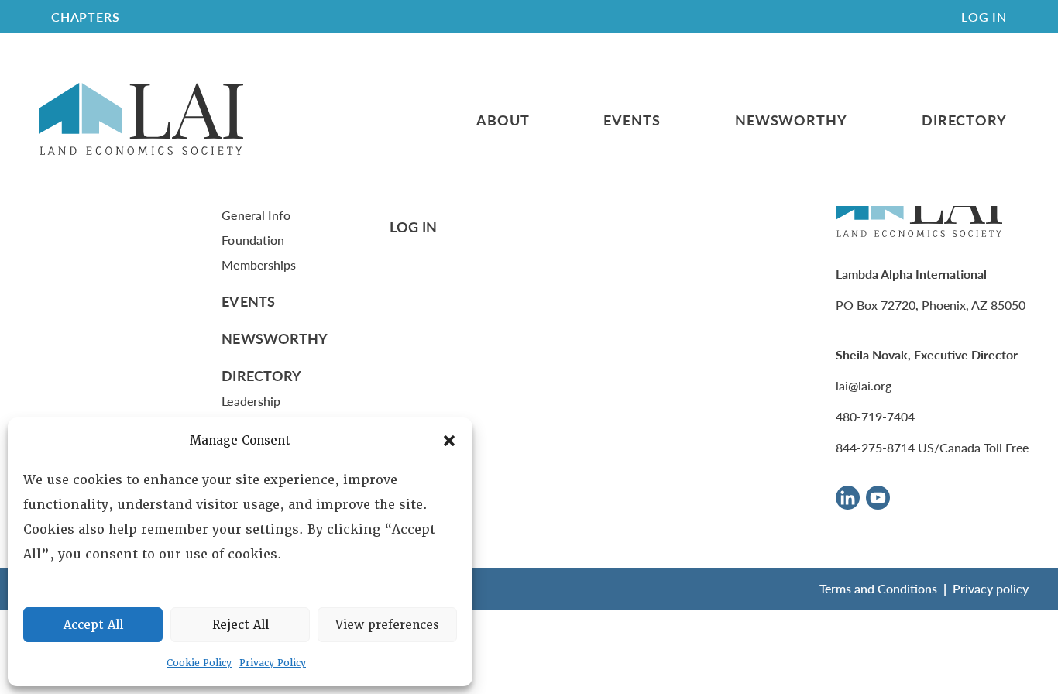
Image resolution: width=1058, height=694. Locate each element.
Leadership (251, 401)
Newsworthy (791, 120)
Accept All (93, 625)
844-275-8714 (875, 447)
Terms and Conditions (878, 588)
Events (631, 120)
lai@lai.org (863, 385)
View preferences (387, 625)
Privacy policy (991, 588)
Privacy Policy (272, 663)
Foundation (253, 240)
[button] (449, 440)
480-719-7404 (875, 416)
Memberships (259, 264)
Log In (984, 17)
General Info (256, 215)
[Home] (141, 119)
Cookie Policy (199, 663)
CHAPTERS (85, 17)
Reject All (240, 625)
